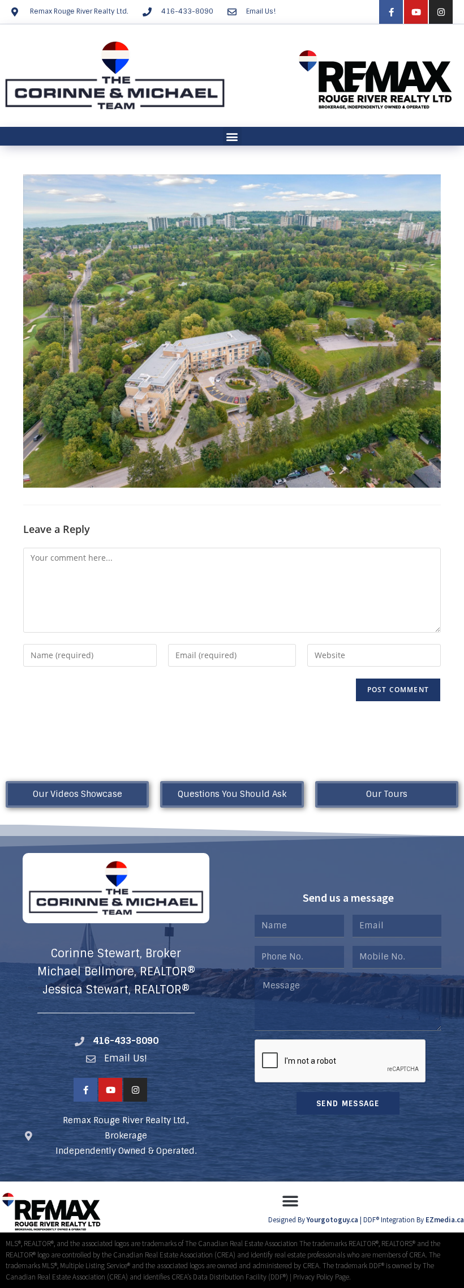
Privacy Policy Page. (322, 1277)
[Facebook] (391, 12)
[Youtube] (416, 12)
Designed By (287, 1220)
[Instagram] (441, 12)
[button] (232, 136)
